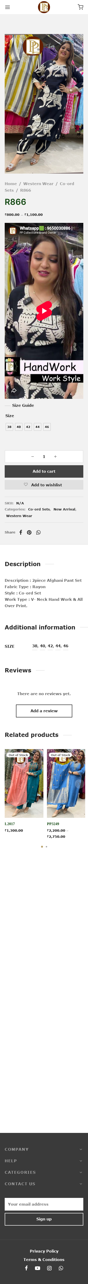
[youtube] (37, 1268)
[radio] (9, 427)
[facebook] (26, 1268)
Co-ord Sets (39, 509)
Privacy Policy (44, 1251)
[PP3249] (66, 783)
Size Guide (23, 405)
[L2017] (24, 783)
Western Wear (38, 184)
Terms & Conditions (44, 1259)
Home (11, 184)
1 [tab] (42, 847)
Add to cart (44, 471)
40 (42, 646)
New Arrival (64, 509)
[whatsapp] (60, 1268)
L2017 (10, 824)
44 (58, 646)
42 (50, 646)
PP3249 (53, 824)
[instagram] (49, 1268)
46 (65, 646)
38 (34, 646)
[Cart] (80, 7)
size (9, 416)
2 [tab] (46, 846)
